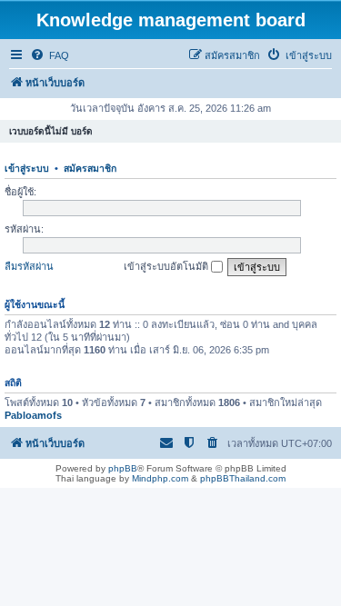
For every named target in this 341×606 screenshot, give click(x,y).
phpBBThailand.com (243, 478)
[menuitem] (49, 55)
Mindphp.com (160, 478)
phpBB (122, 468)
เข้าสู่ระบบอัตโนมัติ (167, 266)
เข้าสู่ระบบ (27, 168)
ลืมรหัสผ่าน (29, 266)
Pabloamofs (33, 415)
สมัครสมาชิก (90, 168)
